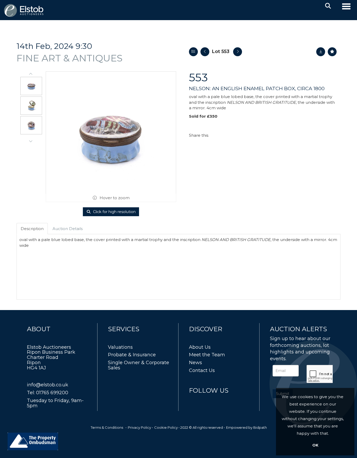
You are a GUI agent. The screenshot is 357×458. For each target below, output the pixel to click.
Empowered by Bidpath (246, 427)
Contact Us (202, 370)
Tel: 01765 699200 (47, 393)
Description (32, 228)
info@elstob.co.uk (47, 385)
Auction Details (68, 228)
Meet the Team (207, 355)
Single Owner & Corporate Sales (138, 365)
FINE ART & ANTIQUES (69, 58)
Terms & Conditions (107, 427)
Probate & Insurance (132, 355)
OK (315, 445)
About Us (200, 347)
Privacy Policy (139, 427)
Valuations (120, 347)
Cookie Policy (166, 427)
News (195, 362)
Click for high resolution (114, 211)
